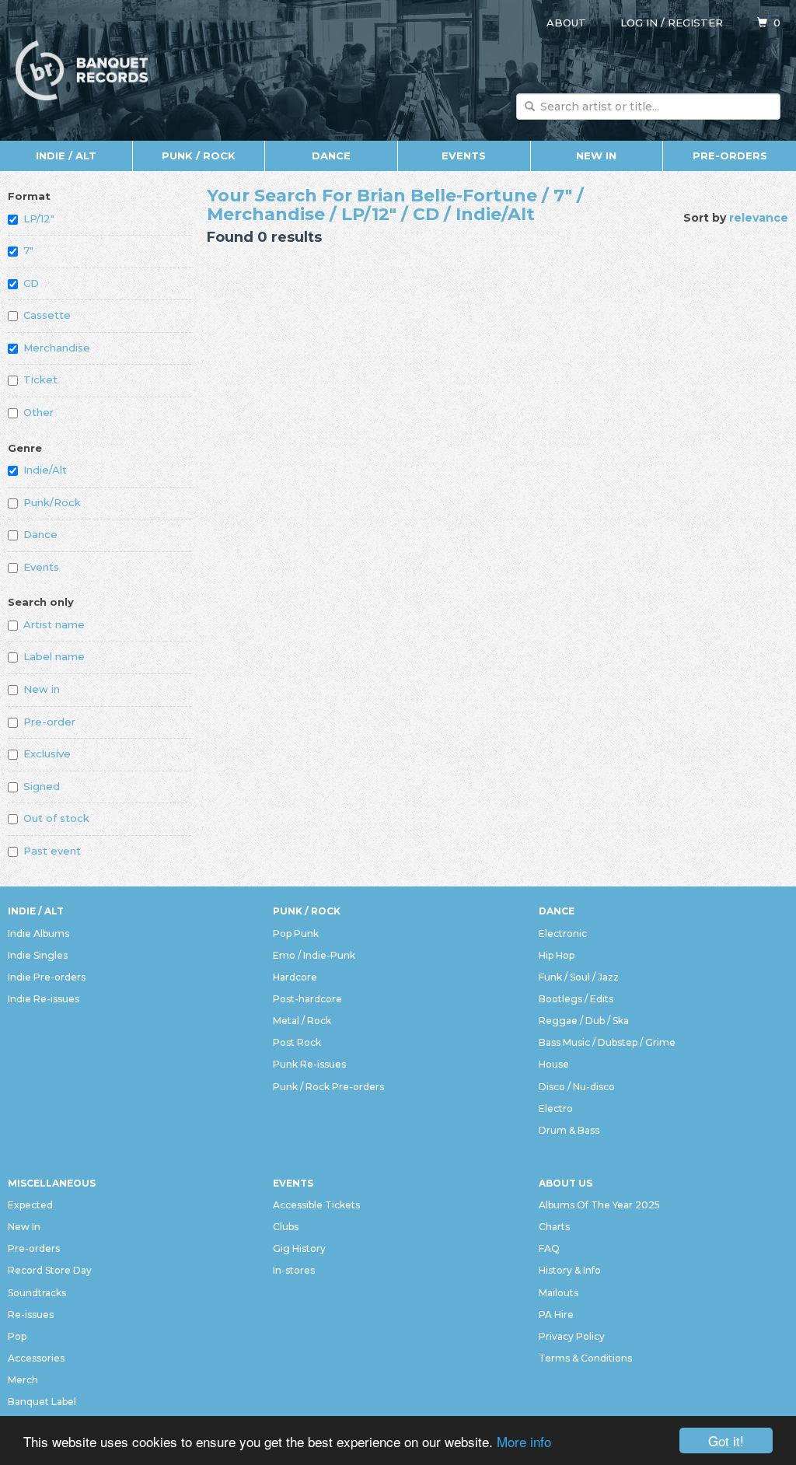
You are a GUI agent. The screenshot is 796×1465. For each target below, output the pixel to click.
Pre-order (49, 721)
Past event (52, 850)
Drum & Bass (569, 1130)
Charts (554, 1226)
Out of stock (56, 818)
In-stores (294, 1270)
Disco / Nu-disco (577, 1087)
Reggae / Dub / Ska (584, 1020)
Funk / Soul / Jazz (579, 977)
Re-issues (31, 1314)
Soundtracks (37, 1293)
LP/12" (38, 218)
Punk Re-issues (309, 1064)
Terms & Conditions (585, 1358)
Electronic (563, 933)
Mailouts (558, 1293)
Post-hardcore (307, 999)
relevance (758, 218)
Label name (54, 656)
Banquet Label (42, 1401)
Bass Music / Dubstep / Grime (607, 1042)
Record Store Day (50, 1270)
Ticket (40, 379)
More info (524, 1441)
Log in (639, 22)
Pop (17, 1336)
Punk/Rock (52, 502)
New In (596, 155)
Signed (41, 786)
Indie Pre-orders (47, 977)
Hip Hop (556, 955)
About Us (565, 1183)
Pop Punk (296, 933)
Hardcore (295, 977)
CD (31, 283)
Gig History (299, 1248)
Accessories (36, 1358)
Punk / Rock (199, 155)
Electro (556, 1108)
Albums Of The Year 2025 (599, 1205)
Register (695, 22)
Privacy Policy (572, 1336)
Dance (331, 155)
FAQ (549, 1248)
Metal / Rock (302, 1020)
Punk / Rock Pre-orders (328, 1087)
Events (464, 155)
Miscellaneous (52, 1183)
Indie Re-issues (43, 999)
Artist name (54, 624)
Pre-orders (730, 155)
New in (41, 689)
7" (28, 250)
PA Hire (556, 1314)
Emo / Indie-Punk (314, 955)
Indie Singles (38, 955)
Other (38, 412)
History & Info (570, 1270)
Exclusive (47, 753)
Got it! (726, 1440)
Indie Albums (38, 933)
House (554, 1064)
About (566, 22)
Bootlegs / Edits (576, 999)
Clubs (285, 1226)
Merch (23, 1380)
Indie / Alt (66, 155)
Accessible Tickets (316, 1205)
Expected (30, 1205)
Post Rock (297, 1042)
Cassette (47, 315)
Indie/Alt (45, 469)
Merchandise (56, 347)
